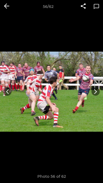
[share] (83, 6)
